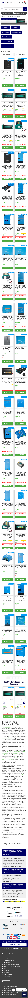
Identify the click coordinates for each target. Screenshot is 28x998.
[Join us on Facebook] (8, 937)
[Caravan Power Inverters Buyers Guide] (14, 901)
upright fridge (22, 774)
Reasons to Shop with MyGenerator (12, 966)
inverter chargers (16, 753)
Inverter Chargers (16, 32)
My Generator (7, 727)
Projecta (11, 759)
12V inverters (10, 751)
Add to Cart (8, 716)
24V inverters (17, 751)
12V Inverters (5, 27)
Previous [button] (4, 702)
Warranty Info (7, 962)
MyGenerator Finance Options (11, 992)
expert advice (14, 822)
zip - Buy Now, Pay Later (10, 994)
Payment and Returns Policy (10, 986)
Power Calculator (8, 974)
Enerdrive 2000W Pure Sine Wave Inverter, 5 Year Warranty (8, 701)
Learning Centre (8, 958)
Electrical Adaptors (6, 36)
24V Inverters (15, 27)
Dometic (19, 758)
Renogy (4, 759)
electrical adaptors (6, 754)
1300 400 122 (6, 6)
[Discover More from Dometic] (10, 916)
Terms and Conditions (9, 984)
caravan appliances (7, 738)
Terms (4, 982)
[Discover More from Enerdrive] (10, 912)
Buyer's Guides (7, 956)
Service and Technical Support (11, 964)
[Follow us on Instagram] (16, 937)
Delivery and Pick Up (9, 960)
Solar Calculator (7, 976)
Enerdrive (14, 758)
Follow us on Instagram (14, 948)
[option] (14, 13)
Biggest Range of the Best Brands (15, 13)
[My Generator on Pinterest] (11, 937)
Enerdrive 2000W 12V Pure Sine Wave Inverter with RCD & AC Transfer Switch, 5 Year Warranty (20, 702)
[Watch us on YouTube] (14, 937)
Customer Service (8, 954)
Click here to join (14, 944)
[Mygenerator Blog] (19, 937)
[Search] (25, 9)
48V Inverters (5, 32)
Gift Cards (6, 972)
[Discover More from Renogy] (18, 912)
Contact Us (6, 970)
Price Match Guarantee (9, 990)
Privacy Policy (7, 988)
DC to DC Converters (7, 41)
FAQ (5, 968)
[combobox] (13, 9)
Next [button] (24, 702)
